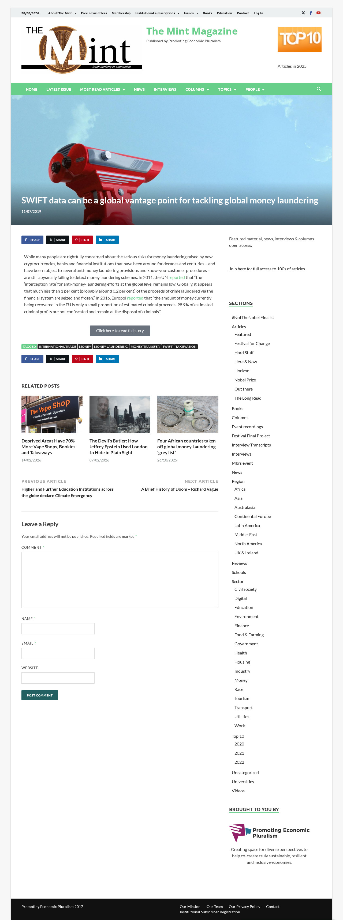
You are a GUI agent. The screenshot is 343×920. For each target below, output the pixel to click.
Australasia (244, 507)
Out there (243, 388)
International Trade (57, 346)
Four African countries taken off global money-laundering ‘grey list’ (186, 446)
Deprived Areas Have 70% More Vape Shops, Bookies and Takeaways (48, 446)
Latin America (247, 525)
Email (28, 643)
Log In (258, 13)
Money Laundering (111, 346)
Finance (241, 625)
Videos (238, 790)
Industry (242, 670)
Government (246, 643)
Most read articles (100, 89)
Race (238, 689)
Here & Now (245, 361)
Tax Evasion (186, 346)
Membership (121, 13)
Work (239, 725)
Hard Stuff (243, 352)
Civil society (245, 589)
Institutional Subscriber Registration (210, 912)
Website (29, 668)
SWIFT (168, 346)
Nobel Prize (245, 379)
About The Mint (60, 13)
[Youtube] (318, 12)
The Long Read (248, 397)
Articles (239, 326)
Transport (243, 707)
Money (85, 346)
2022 (239, 761)
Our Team (215, 906)
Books (207, 13)
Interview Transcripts (251, 444)
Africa (239, 488)
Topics (225, 89)
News (139, 89)
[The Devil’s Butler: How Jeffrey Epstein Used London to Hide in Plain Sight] (120, 416)
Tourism (241, 698)
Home (31, 89)
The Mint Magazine (192, 30)
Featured (242, 334)
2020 (239, 743)
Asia (238, 498)
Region (238, 481)
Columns (194, 89)
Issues (189, 13)
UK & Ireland (246, 552)
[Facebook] (311, 12)
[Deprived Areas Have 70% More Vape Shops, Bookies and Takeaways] (52, 416)
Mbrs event (242, 462)
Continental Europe (252, 516)
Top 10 (238, 736)
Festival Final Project (251, 435)
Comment (32, 547)
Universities (243, 781)
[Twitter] (303, 12)
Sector (238, 581)
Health (240, 652)
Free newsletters (94, 13)
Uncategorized (245, 772)
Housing (242, 661)
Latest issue (58, 89)
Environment (246, 616)
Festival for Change (252, 343)
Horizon (241, 370)
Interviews (165, 89)
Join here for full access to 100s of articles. (267, 268)
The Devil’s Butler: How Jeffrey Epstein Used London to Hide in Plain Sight (119, 446)
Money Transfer (145, 346)
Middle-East (245, 534)
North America (248, 543)
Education (224, 13)
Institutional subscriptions (155, 13)
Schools (239, 572)
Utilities (241, 716)
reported (177, 277)
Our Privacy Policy (244, 906)
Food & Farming (249, 634)
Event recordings (247, 426)
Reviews (239, 563)
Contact (243, 13)
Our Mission (190, 906)
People (252, 89)
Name (28, 618)
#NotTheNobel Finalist (253, 317)
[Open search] (319, 89)
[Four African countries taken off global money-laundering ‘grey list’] (187, 416)
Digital (240, 598)
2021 (239, 752)
